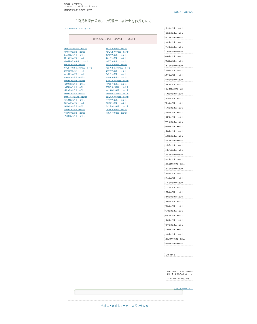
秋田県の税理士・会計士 (174, 47)
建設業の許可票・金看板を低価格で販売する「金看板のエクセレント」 (179, 273)
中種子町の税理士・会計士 (117, 93)
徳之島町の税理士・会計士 (117, 106)
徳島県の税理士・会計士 (174, 192)
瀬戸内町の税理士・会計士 (75, 103)
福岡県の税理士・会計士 (174, 211)
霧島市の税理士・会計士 (116, 65)
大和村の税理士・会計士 (74, 100)
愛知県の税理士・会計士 (174, 131)
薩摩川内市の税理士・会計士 (76, 61)
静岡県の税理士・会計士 (174, 126)
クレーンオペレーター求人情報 (178, 279)
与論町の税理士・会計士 (74, 116)
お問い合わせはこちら (183, 12)
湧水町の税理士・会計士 (116, 84)
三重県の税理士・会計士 (174, 136)
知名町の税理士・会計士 (116, 113)
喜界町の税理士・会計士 (74, 106)
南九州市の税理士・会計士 (75, 74)
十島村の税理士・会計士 (74, 81)
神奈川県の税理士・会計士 (175, 89)
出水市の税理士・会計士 (74, 55)
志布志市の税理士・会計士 (75, 71)
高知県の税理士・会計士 (174, 206)
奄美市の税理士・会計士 (116, 71)
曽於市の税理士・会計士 (74, 65)
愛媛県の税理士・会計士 (174, 201)
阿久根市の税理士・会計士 (117, 52)
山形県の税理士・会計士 (174, 52)
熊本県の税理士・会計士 (174, 225)
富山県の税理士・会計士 (174, 103)
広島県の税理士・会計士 (174, 183)
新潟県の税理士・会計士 (174, 98)
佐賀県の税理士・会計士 (174, 215)
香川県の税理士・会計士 (174, 197)
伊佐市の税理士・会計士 (116, 74)
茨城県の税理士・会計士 (174, 61)
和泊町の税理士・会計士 (74, 113)
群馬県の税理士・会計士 (174, 70)
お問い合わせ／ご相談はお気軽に (78, 28)
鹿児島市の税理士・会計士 (75, 48)
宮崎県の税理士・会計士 (174, 234)
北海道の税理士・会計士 (174, 28)
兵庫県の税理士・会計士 (174, 155)
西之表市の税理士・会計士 (75, 58)
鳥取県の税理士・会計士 (174, 169)
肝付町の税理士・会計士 (74, 93)
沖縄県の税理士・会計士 (174, 244)
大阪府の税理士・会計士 (174, 150)
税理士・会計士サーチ (73, 4)
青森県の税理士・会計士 (174, 33)
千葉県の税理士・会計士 (174, 80)
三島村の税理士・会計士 (116, 77)
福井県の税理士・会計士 (174, 112)
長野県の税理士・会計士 (174, 117)
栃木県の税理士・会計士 (174, 66)
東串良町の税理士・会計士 (117, 87)
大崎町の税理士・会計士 (74, 87)
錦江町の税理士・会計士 (74, 90)
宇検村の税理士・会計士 (116, 100)
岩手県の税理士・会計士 (174, 38)
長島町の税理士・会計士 (74, 84)
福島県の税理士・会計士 (174, 56)
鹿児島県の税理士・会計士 (175, 239)
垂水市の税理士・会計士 (116, 58)
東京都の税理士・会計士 (174, 84)
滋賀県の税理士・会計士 (174, 141)
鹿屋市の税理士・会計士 (116, 48)
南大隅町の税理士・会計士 (117, 90)
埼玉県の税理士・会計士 (174, 75)
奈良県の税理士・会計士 (174, 159)
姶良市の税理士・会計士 (74, 77)
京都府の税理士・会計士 (174, 145)
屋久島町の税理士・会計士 (117, 97)
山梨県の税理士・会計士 (174, 94)
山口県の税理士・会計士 (174, 187)
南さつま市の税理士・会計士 (118, 68)
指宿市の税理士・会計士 (116, 55)
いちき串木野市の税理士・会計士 (78, 68)
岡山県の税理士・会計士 (174, 178)
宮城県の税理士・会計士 (174, 42)
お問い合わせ (170, 255)
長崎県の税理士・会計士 (174, 220)
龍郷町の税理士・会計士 (116, 103)
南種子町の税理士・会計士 (75, 97)
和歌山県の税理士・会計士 (175, 164)
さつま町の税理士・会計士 (117, 81)
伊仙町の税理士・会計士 (116, 109)
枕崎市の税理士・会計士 (74, 52)
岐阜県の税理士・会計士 (174, 122)
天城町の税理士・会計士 (74, 109)
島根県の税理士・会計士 (174, 173)
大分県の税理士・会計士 (174, 229)
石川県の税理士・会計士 (174, 108)
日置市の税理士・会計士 (116, 61)
